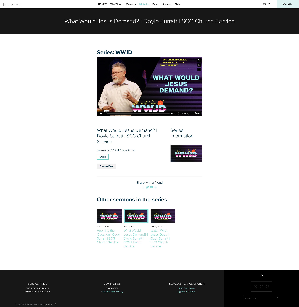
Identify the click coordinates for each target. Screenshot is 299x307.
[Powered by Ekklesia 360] (55, 304)
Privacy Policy (48, 304)
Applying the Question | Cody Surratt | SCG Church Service (108, 236)
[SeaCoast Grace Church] (12, 4)
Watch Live (288, 4)
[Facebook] (269, 4)
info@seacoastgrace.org (112, 291)
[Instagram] (264, 4)
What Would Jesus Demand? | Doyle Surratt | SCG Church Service (136, 238)
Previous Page (106, 166)
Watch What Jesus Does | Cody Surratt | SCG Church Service (160, 238)
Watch (103, 157)
